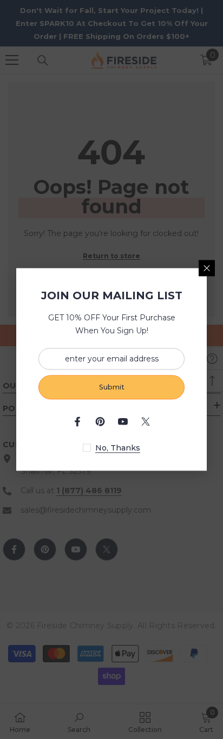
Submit (111, 387)
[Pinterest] (100, 422)
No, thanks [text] (117, 448)
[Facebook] (77, 422)
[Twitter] (145, 422)
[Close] (207, 268)
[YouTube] (123, 422)
